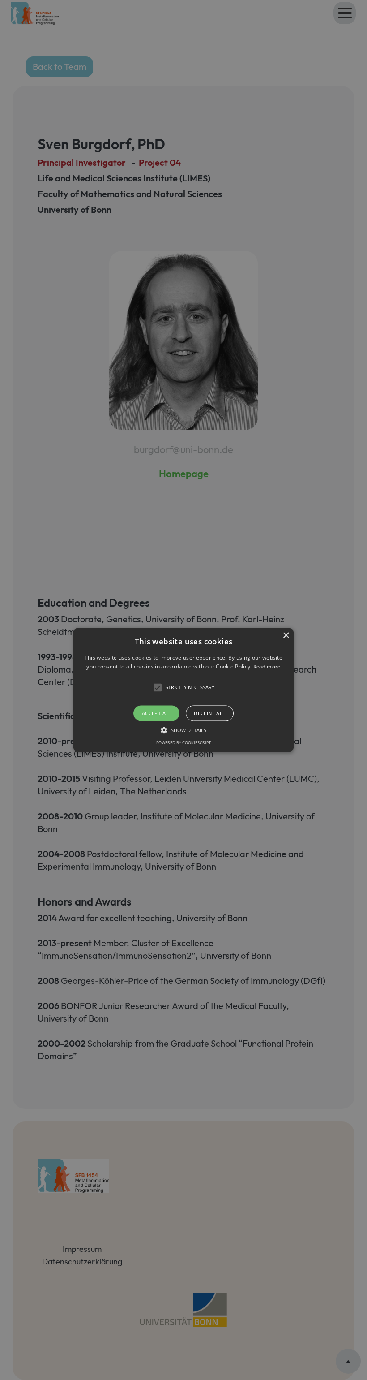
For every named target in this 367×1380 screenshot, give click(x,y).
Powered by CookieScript (183, 743)
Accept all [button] (156, 713)
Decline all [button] (209, 713)
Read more (267, 667)
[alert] (183, 690)
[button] (183, 690)
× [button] (285, 635)
